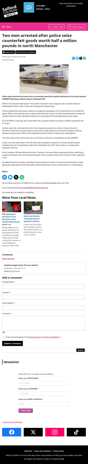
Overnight (40, 5)
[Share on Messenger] (77, 58)
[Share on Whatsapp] (84, 58)
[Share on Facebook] (73, 58)
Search (80, 350)
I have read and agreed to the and (33, 337)
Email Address (8, 303)
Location (6, 292)
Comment (6, 314)
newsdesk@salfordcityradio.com (35, 188)
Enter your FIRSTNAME (28, 378)
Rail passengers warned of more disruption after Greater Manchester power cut (11, 219)
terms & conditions (51, 337)
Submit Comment (12, 343)
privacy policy (34, 337)
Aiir (62, 459)
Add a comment (8, 258)
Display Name (8, 282)
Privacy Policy (58, 451)
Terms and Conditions (42, 451)
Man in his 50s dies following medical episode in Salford (32, 218)
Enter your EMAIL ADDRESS (30, 399)
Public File (28, 451)
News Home (10, 52)
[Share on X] (80, 58)
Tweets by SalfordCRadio (12, 422)
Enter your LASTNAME (28, 389)
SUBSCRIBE (25, 411)
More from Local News (27, 52)
